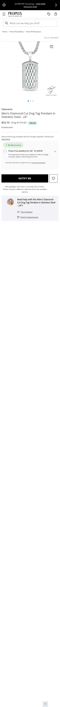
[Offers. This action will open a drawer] (49, 14)
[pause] (4, 5)
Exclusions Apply (7, 127)
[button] (56, 5)
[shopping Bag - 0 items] (57, 15)
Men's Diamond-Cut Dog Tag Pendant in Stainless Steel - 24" (28, 115)
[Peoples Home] (15, 14)
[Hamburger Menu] (4, 14)
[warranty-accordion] (55, 151)
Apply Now (5, 139)
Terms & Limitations (38, 163)
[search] (6, 23)
